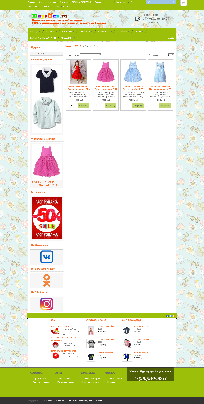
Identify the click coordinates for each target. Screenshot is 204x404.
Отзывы (98, 2)
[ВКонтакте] (167, 316)
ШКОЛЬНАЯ (122, 31)
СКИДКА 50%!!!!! (96, 320)
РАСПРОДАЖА (131, 320)
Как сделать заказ (65, 382)
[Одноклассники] (173, 316)
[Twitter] (170, 316)
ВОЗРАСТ (50, 31)
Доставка (45, 6)
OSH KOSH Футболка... (107, 326)
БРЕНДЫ (34, 31)
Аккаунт (108, 2)
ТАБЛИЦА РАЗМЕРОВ (81, 2)
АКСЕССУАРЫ (67, 37)
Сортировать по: (72, 55)
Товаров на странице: (158, 55)
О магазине (121, 2)
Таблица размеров (91, 378)
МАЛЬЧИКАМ (103, 31)
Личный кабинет (114, 378)
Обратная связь (40, 378)
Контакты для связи (41, 382)
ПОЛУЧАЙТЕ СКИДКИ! (59, 326)
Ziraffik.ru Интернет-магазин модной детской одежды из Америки (75, 401)
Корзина (35, 47)
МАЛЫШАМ (67, 31)
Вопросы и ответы (90, 382)
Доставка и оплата (47, 2)
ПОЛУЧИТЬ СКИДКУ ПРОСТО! (63, 351)
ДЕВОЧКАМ (85, 31)
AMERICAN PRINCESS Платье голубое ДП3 (133, 87)
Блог (65, 6)
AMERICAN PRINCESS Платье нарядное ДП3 (79, 87)
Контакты (64, 2)
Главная (31, 2)
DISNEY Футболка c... (107, 352)
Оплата (56, 6)
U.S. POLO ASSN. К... (141, 352)
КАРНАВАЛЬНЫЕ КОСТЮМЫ (43, 37)
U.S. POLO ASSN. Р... (141, 326)
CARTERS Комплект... (142, 339)
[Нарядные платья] (47, 178)
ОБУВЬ (138, 31)
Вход (171, 37)
